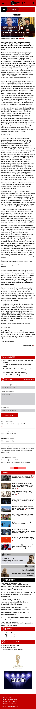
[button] (3, 3)
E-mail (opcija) (5, 407)
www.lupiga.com (14, 706)
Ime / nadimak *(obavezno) (9, 385)
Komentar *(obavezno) (7, 391)
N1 (34, 345)
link (2, 426)
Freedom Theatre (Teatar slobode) (13, 649)
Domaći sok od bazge (9, 633)
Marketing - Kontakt (10, 701)
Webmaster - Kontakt (10, 699)
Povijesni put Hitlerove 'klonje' (11, 645)
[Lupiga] (18, 2)
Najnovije (6, 473)
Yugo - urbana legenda (9, 647)
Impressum (7, 697)
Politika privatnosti (9, 704)
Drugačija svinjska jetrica (10, 637)
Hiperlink (13, 9)
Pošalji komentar (9, 415)
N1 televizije (21, 38)
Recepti (7, 629)
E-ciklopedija (10, 641)
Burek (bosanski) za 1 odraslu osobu (13, 635)
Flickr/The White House (19, 348)
